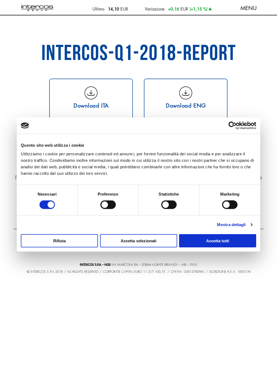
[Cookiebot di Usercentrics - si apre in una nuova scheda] (232, 126)
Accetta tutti (217, 240)
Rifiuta (59, 240)
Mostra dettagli (231, 224)
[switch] (108, 204)
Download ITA (91, 105)
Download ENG (186, 105)
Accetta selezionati (138, 240)
